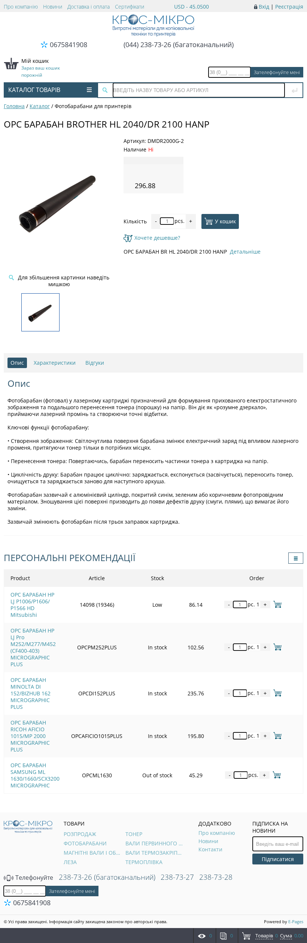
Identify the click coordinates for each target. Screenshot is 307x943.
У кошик (225, 220)
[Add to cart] (276, 604)
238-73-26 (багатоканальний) (107, 877)
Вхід (264, 6)
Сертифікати (129, 6)
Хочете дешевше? (157, 237)
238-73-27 (177, 877)
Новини (52, 6)
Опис (17, 362)
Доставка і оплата (88, 6)
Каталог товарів (34, 90)
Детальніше (245, 251)
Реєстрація (289, 6)
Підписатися (278, 859)
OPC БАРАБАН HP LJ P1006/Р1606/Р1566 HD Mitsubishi (32, 604)
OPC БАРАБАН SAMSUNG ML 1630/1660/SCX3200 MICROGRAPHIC (35, 775)
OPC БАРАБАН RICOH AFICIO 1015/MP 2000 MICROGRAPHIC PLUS (30, 736)
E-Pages (295, 921)
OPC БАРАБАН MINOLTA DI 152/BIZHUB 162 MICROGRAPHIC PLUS (30, 693)
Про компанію (21, 6)
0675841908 (68, 44)
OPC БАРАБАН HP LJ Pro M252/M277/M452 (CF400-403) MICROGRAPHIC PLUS (33, 647)
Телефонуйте (33, 877)
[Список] (295, 558)
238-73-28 (215, 877)
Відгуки (94, 362)
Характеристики (55, 362)
